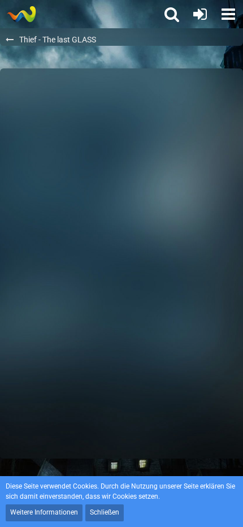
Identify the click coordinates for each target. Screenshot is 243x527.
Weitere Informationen (44, 512)
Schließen (104, 512)
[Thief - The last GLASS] (21, 14)
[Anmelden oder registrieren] (200, 14)
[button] (228, 14)
